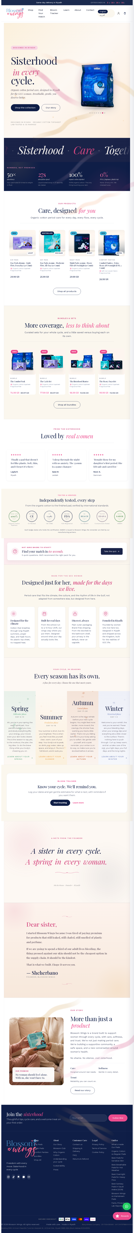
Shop (30, 10)
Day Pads (38, 1144)
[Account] (118, 13)
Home (19, 10)
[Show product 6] (100, 112)
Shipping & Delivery (77, 1149)
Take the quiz (110, 551)
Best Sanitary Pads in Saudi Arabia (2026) (117, 1187)
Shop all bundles (67, 405)
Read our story (82, 1090)
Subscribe (118, 1118)
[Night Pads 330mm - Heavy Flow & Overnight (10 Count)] (97, 85)
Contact (90, 10)
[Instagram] (8, 1177)
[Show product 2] (92, 112)
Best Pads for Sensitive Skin (117, 1159)
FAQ (75, 1155)
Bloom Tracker (54, 12)
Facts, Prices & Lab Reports (118, 1204)
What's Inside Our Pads (117, 1145)
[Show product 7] (102, 112)
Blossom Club (59, 1148)
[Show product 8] (104, 112)
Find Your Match (41, 13)
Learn (66, 10)
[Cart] (124, 13)
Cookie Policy (98, 1152)
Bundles (37, 1156)
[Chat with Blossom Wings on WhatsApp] (127, 1206)
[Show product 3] (94, 112)
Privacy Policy (98, 1144)
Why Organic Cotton (59, 1153)
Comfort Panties (41, 1152)
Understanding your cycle (59, 1160)
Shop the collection (25, 107)
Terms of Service (99, 1148)
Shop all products (66, 291)
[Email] (29, 1177)
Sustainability (59, 1166)
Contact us (77, 1144)
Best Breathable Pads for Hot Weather (118, 1167)
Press (55, 1170)
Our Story (57, 1144)
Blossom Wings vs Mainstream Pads (118, 1196)
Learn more (78, 803)
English (103, 11)
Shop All (37, 1160)
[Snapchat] (18, 1177)
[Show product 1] (90, 113)
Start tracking (60, 803)
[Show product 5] (98, 112)
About (78, 10)
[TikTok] (13, 1177)
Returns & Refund (81, 1159)
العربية (102, 15)
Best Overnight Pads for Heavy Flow (118, 1177)
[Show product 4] (96, 112)
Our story (51, 107)
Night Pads (39, 1148)
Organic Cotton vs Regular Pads (118, 1152)
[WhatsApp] (23, 1177)
